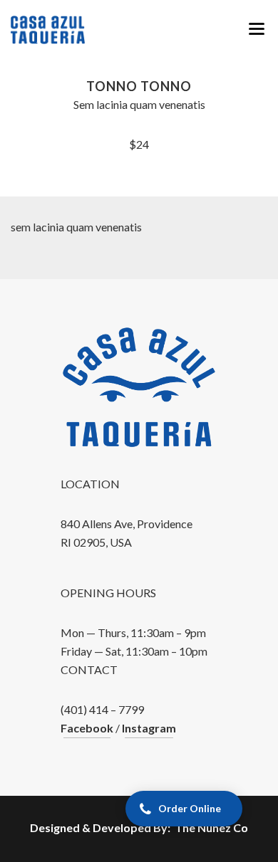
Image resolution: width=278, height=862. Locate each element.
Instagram (149, 728)
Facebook (87, 728)
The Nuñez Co (211, 827)
